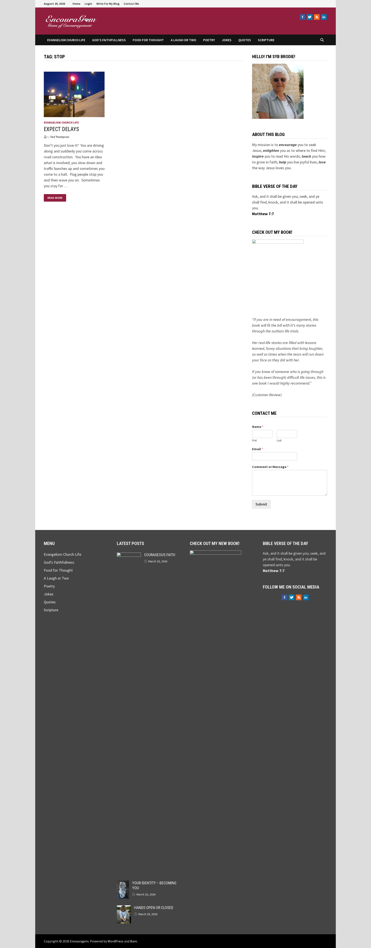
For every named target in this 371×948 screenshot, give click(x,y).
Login (88, 4)
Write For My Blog (107, 4)
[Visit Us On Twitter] (309, 17)
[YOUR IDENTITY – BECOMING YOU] (123, 883)
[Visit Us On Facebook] (302, 17)
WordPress (115, 941)
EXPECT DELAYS (61, 129)
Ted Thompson (59, 137)
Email (257, 449)
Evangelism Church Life (66, 40)
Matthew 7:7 (263, 213)
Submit (261, 504)
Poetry (209, 40)
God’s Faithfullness (109, 40)
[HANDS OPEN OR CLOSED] (124, 908)
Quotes (244, 40)
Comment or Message (270, 467)
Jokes (226, 40)
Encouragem (126, 19)
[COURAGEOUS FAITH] (129, 555)
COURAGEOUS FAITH (159, 554)
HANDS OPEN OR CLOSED (153, 907)
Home (76, 4)
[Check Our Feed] (316, 17)
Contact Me (131, 4)
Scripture (266, 40)
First (254, 440)
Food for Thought (148, 40)
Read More (54, 197)
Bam (133, 941)
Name (257, 426)
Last (279, 440)
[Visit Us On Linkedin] (323, 17)
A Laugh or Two (183, 40)
